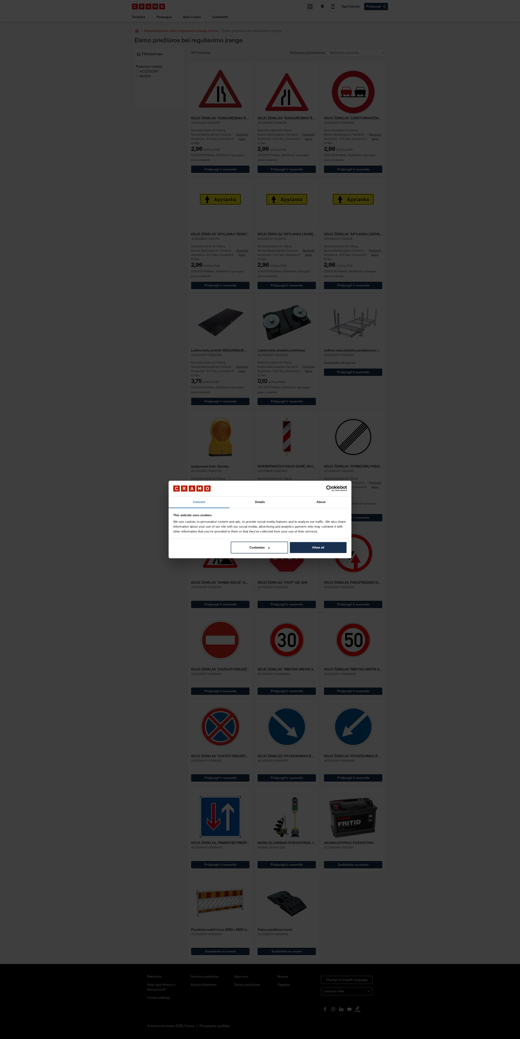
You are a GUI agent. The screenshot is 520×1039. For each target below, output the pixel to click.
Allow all (318, 547)
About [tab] (320, 502)
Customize (257, 547)
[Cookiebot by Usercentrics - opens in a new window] (329, 489)
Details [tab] (260, 502)
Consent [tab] (199, 502)
